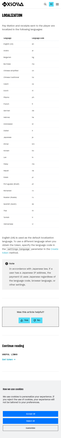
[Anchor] (24, 15)
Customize (30, 428)
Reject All (30, 421)
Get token (7, 360)
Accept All (30, 414)
